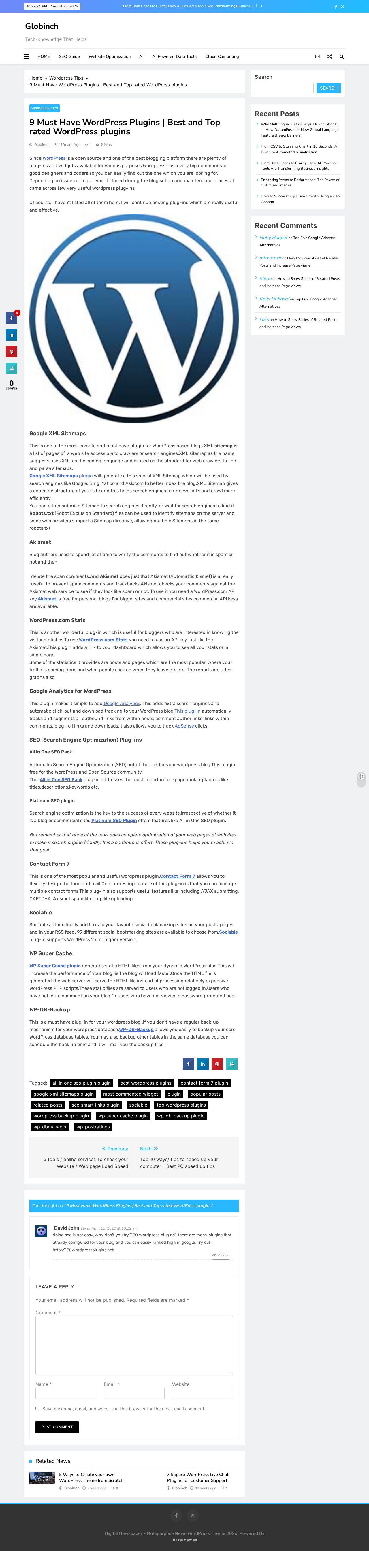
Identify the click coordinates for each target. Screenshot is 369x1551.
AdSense (185, 726)
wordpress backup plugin (61, 1116)
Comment (48, 1313)
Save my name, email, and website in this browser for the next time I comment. (124, 1408)
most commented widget (130, 1094)
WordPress (55, 158)
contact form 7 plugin (204, 1083)
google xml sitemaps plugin (63, 1094)
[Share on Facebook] (188, 1068)
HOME (43, 56)
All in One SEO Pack (61, 779)
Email (111, 1384)
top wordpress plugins (181, 1105)
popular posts (205, 1094)
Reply (223, 1255)
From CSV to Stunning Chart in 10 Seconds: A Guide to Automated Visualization (299, 149)
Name (43, 1384)
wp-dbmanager (50, 1127)
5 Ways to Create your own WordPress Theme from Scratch (91, 1478)
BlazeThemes (184, 1540)
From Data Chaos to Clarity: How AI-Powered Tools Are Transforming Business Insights (187, 6)
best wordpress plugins (145, 1083)
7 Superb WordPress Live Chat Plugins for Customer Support (198, 1478)
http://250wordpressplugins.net (83, 1250)
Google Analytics (121, 703)
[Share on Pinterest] (217, 1068)
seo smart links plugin (96, 1105)
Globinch (41, 26)
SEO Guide (69, 56)
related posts (47, 1105)
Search (263, 77)
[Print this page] (232, 1068)
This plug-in (187, 711)
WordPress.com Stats (103, 639)
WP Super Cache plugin (55, 965)
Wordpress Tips (44, 108)
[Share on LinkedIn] (11, 339)
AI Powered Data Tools (174, 56)
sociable (138, 1105)
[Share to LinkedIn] (203, 1068)
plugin (61, 475)
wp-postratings (93, 1127)
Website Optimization (110, 56)
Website (180, 1384)
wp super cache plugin (123, 1116)
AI (141, 56)
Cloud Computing (222, 56)
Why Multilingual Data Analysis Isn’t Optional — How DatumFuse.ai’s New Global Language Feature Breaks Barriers (300, 130)
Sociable (228, 932)
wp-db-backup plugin (180, 1116)
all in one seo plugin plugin (81, 1083)
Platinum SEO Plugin (114, 820)
